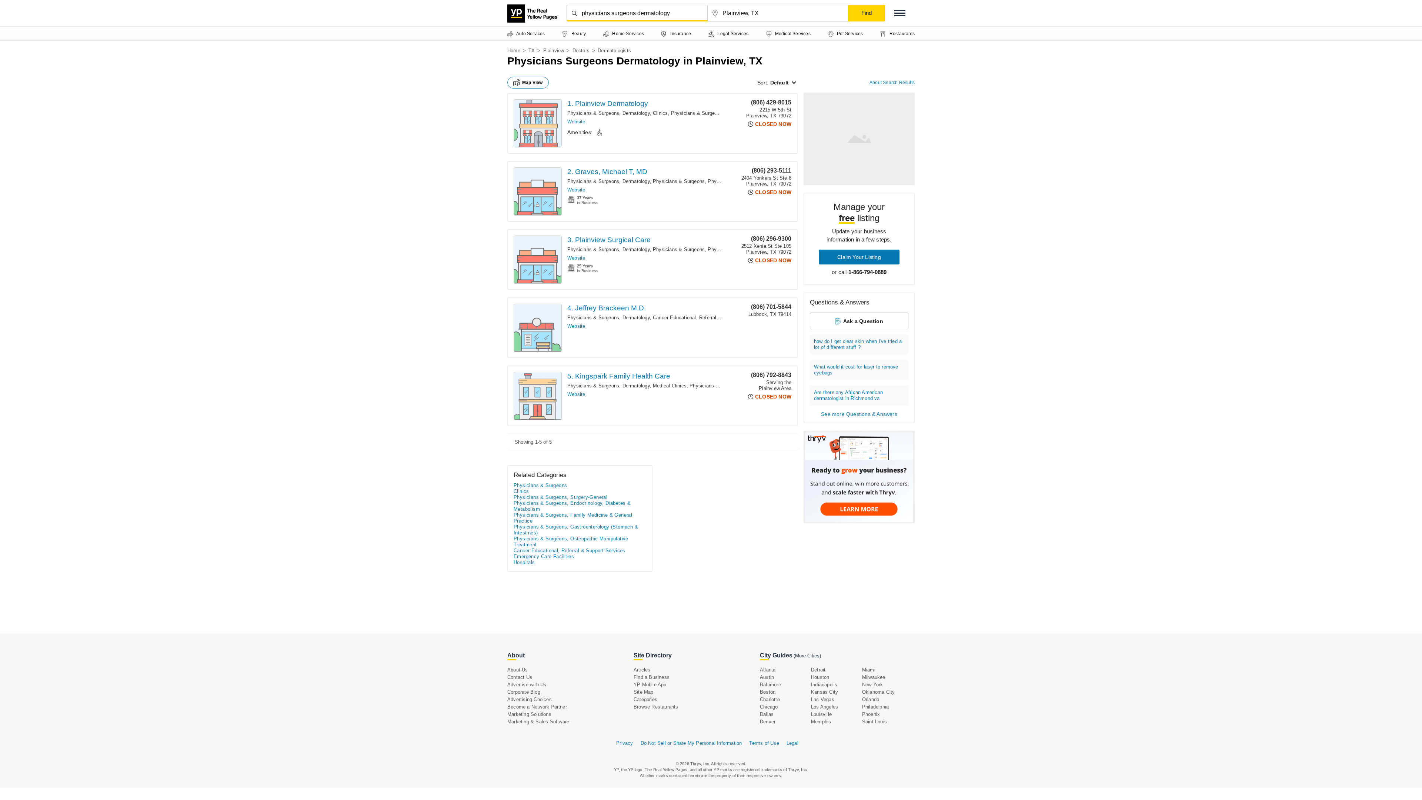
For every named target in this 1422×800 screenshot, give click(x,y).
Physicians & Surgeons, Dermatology (608, 113)
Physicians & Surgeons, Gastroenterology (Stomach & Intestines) (576, 530)
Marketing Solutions (529, 714)
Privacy (624, 743)
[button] (899, 13)
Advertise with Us (526, 684)
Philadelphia (875, 707)
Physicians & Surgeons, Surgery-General (560, 497)
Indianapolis (824, 684)
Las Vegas (822, 699)
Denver (767, 721)
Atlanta (767, 670)
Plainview (553, 50)
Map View (532, 82)
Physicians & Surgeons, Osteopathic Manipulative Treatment (571, 541)
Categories (645, 699)
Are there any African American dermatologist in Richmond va (848, 395)
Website (576, 121)
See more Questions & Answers (859, 414)
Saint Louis (874, 721)
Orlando (870, 699)
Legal (792, 743)
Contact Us (519, 677)
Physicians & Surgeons (697, 113)
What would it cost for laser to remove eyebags (856, 370)
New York (872, 684)
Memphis (821, 721)
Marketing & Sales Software (538, 721)
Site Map (644, 692)
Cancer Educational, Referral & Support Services (707, 317)
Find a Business (652, 677)
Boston (767, 692)
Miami (868, 670)
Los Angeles (824, 707)
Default (779, 83)
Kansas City (824, 692)
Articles (642, 670)
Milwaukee (873, 677)
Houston (820, 677)
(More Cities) (807, 656)
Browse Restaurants (656, 707)
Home (513, 50)
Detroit (818, 670)
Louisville (821, 714)
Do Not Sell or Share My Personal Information (691, 743)
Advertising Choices (529, 699)
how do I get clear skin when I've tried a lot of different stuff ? (858, 344)
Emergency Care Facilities (544, 556)
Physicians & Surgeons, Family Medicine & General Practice (573, 518)
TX (531, 50)
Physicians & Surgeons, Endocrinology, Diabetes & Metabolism (572, 506)
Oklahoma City (878, 692)
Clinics (660, 113)
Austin (767, 677)
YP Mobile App (650, 684)
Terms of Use (764, 743)
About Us (517, 670)
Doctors (581, 50)
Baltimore (770, 684)
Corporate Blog (523, 692)
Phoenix (871, 714)
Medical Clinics (670, 386)
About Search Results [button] (892, 82)
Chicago (769, 707)
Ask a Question (863, 321)
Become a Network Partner (537, 707)
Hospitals (524, 562)
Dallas (767, 714)
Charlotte (770, 699)
